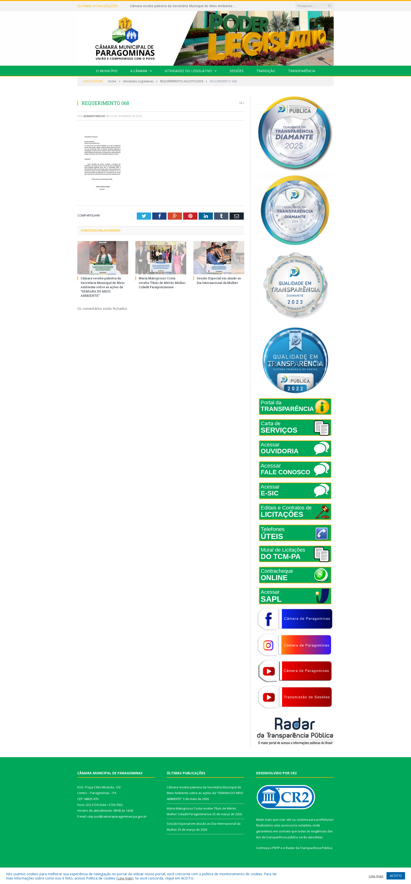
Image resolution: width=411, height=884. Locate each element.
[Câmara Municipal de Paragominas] (205, 37)
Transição (265, 71)
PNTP (276, 848)
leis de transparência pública (277, 837)
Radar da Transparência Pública (309, 848)
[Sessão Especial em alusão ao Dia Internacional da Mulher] (218, 257)
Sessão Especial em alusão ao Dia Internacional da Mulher (219, 280)
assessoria (289, 825)
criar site (285, 819)
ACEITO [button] (396, 875)
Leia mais (124, 878)
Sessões (237, 71)
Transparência (301, 71)
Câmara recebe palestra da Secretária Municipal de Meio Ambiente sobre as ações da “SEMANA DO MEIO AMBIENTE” (103, 287)
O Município (106, 71)
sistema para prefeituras (315, 819)
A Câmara (138, 71)
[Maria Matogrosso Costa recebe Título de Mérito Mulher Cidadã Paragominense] (160, 257)
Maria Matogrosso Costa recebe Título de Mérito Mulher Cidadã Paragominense (184, 6)
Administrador (94, 116)
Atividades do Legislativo (188, 71)
